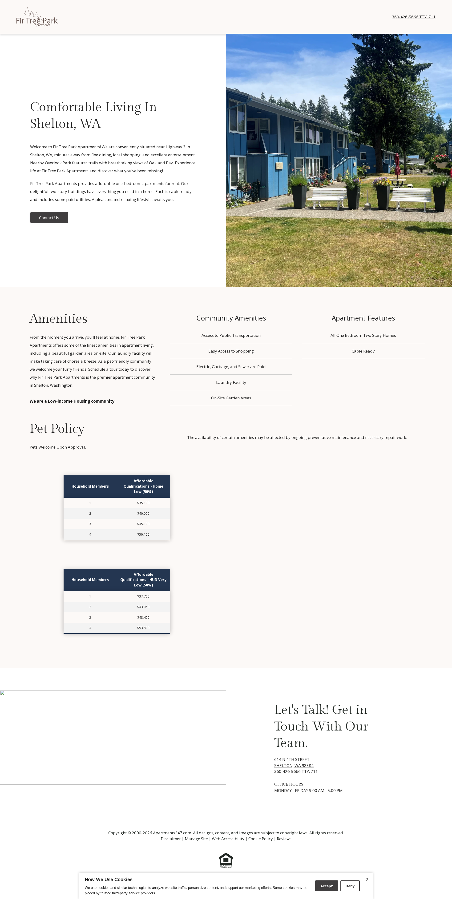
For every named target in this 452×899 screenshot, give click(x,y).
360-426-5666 (414, 17)
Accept (326, 885)
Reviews (284, 838)
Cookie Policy (260, 838)
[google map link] (113, 737)
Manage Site (196, 838)
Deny (350, 885)
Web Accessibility (228, 838)
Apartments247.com (172, 832)
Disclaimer (171, 838)
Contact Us (49, 217)
